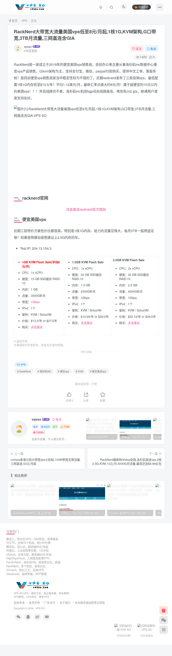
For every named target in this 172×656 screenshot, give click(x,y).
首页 (14, 20)
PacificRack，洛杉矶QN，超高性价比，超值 (33, 562)
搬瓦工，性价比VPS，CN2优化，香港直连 (32, 539)
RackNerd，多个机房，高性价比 (26, 566)
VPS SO (40, 608)
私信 (153, 48)
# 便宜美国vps (98, 371)
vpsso (28, 46)
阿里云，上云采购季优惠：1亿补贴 (27, 550)
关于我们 (65, 602)
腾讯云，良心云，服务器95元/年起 (27, 547)
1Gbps (35, 302)
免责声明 (34, 602)
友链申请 (19, 602)
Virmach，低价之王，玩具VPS (25, 570)
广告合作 (49, 602)
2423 (47, 426)
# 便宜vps (63, 371)
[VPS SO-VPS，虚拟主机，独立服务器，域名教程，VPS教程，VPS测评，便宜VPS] (32, 585)
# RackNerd (24, 371)
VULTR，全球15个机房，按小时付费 (28, 543)
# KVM (79, 371)
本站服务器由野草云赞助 (90, 602)
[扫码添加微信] (163, 620)
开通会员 (143, 7)
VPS (24, 20)
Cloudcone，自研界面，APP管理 (26, 574)
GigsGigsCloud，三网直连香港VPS (27, 558)
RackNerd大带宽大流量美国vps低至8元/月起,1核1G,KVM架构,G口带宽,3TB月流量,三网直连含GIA (85, 34)
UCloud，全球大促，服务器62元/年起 (29, 554)
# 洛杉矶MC (44, 371)
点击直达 (37, 327)
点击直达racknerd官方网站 (86, 209)
